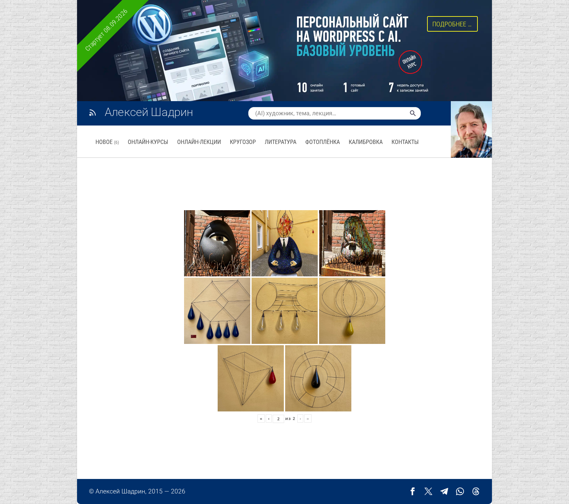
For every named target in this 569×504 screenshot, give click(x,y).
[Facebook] (413, 491)
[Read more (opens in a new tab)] (148, 113)
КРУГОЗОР (243, 141)
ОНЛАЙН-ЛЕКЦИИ (199, 141)
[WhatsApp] (460, 491)
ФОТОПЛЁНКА (322, 141)
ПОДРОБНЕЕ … (452, 24)
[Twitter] (428, 491)
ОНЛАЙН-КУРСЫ (148, 141)
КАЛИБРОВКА (366, 141)
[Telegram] (444, 491)
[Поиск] (413, 113)
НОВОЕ (107, 141)
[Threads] (476, 491)
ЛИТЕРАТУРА (280, 141)
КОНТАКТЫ (405, 141)
